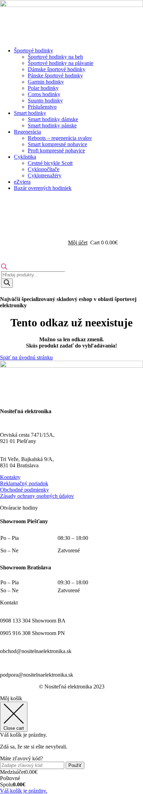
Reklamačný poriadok (24, 483)
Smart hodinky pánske (52, 125)
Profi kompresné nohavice (56, 150)
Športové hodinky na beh (55, 57)
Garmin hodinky (46, 82)
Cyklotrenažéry (44, 175)
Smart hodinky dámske (53, 119)
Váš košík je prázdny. (23, 791)
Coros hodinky (44, 94)
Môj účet (77, 242)
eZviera (22, 182)
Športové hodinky (33, 50)
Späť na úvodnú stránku (26, 357)
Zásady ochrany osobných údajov (37, 496)
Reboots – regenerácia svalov (60, 138)
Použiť (75, 765)
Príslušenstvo (42, 107)
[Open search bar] (4, 268)
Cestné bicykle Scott (50, 163)
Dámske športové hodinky (56, 69)
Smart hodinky (30, 113)
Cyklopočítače (43, 169)
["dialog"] (71, 744)
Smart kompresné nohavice (57, 144)
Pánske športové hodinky (55, 75)
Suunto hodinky (45, 100)
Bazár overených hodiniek (43, 188)
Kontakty (10, 477)
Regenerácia (27, 132)
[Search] (7, 283)
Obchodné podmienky (24, 490)
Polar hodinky (43, 88)
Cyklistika (25, 157)
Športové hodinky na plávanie (60, 63)
